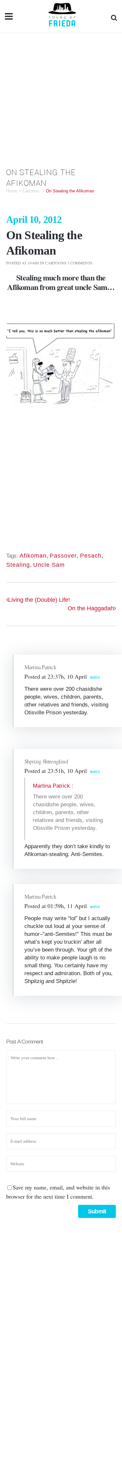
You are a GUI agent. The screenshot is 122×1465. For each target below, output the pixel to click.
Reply (95, 677)
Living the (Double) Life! (39, 600)
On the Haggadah (91, 608)
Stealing (18, 565)
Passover (63, 555)
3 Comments (79, 262)
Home (11, 190)
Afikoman (22, 287)
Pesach (91, 555)
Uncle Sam (49, 565)
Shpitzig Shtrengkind (46, 761)
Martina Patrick (40, 667)
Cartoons (30, 190)
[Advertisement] (61, 97)
